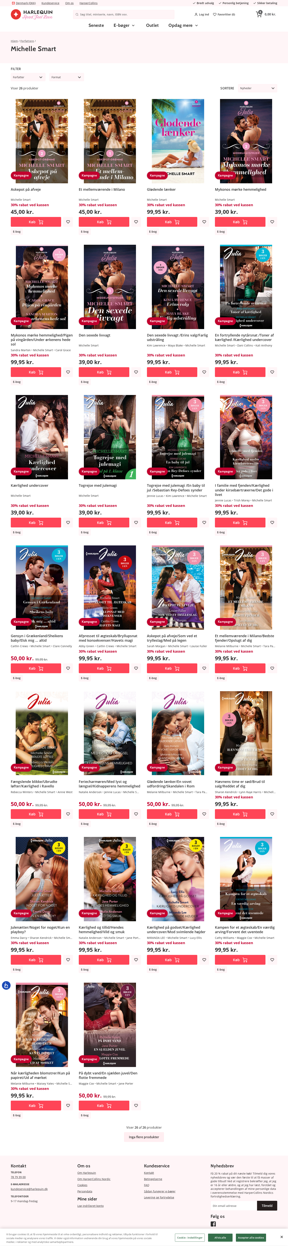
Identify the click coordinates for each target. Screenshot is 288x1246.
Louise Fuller (198, 646)
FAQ (146, 1185)
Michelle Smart (21, 200)
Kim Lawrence (156, 345)
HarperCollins (89, 3)
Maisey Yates (45, 1083)
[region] (144, 1237)
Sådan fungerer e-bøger (160, 1191)
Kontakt (149, 1173)
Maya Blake (175, 345)
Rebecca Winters (22, 792)
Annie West (65, 792)
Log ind (204, 14)
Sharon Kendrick (226, 792)
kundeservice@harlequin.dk (29, 1189)
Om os (69, 3)
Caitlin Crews (19, 646)
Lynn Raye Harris (250, 792)
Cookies (82, 1185)
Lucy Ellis (196, 938)
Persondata (84, 1191)
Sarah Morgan (156, 646)
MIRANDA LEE (156, 938)
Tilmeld (267, 1206)
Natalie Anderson (90, 792)
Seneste (96, 25)
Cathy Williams (224, 938)
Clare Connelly (62, 646)
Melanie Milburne (226, 646)
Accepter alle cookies (251, 1237)
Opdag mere (180, 25)
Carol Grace (63, 350)
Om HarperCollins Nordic (93, 1179)
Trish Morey (242, 500)
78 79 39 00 (18, 1177)
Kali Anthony (263, 345)
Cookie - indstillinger (190, 1237)
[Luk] (281, 1237)
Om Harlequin (86, 1173)
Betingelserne (153, 1179)
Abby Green (86, 646)
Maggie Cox (244, 938)
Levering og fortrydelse (159, 1197)
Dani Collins (245, 345)
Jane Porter (134, 938)
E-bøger (121, 25)
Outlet (152, 25)
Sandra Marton (21, 350)
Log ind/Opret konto (90, 1206)
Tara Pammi (271, 646)
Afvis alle (220, 1237)
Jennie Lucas (155, 496)
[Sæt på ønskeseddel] (68, 222)
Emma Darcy (19, 938)
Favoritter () (226, 14)
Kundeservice (50, 3)
